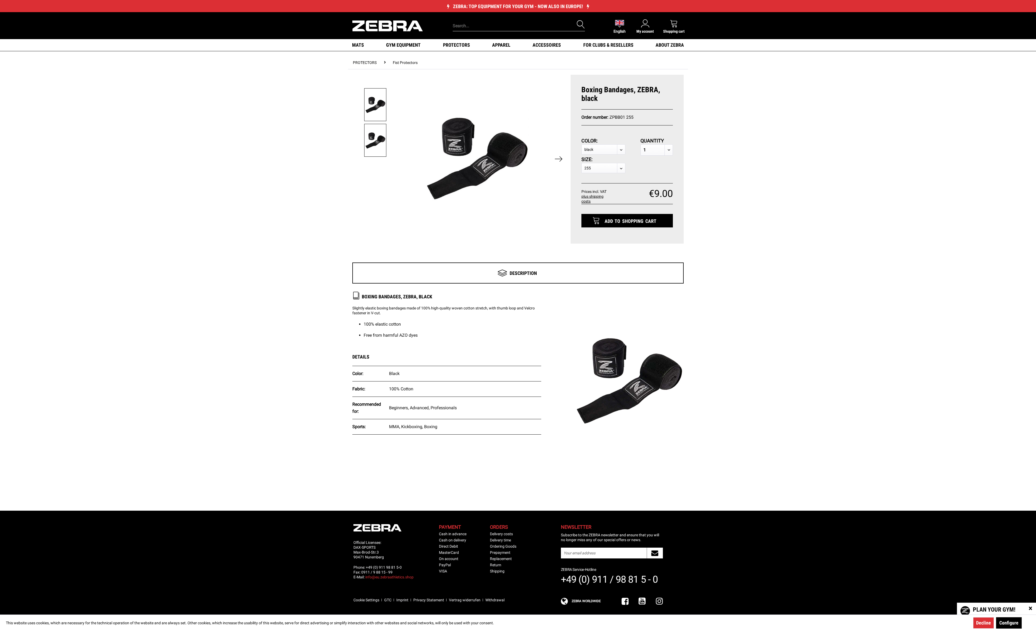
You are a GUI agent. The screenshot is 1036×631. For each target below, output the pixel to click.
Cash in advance (452, 534)
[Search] (581, 24)
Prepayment (500, 552)
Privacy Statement (428, 600)
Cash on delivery (452, 540)
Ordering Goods (503, 546)
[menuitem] (509, 17)
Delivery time (500, 540)
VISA (443, 571)
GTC (387, 600)
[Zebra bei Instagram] (659, 601)
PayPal (445, 565)
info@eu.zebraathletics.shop (389, 577)
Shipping (497, 571)
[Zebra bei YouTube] (642, 601)
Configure (1008, 623)
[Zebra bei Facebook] (625, 601)
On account (448, 559)
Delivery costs (501, 534)
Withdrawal (495, 600)
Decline (983, 623)
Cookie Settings (366, 600)
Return (495, 565)
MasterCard (449, 552)
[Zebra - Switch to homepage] (387, 25)
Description (523, 273)
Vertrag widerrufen (464, 600)
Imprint (402, 600)
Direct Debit (448, 546)
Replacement (501, 559)
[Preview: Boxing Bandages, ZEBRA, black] (375, 104)
